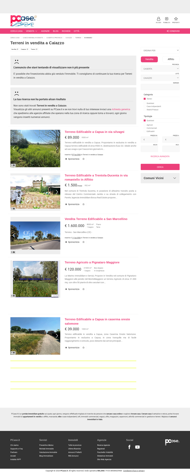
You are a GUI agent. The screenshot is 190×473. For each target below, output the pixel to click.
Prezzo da (153, 135)
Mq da (155, 145)
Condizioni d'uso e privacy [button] (134, 471)
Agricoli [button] (150, 125)
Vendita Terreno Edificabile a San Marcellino (96, 219)
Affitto (171, 59)
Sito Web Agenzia (104, 459)
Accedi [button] (13, 456)
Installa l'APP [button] (15, 459)
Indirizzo (176, 83)
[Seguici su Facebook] (129, 447)
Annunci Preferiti (75, 452)
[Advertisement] (95, 6)
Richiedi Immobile (46, 449)
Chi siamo (14, 445)
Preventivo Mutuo (46, 445)
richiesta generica (121, 109)
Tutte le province (74, 445)
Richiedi (66, 31)
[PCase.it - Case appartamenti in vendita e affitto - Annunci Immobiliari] (23, 20)
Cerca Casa (16, 31)
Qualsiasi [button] (150, 103)
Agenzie (45, 31)
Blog (55, 31)
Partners (13, 452)
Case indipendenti (154, 106)
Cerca (160, 167)
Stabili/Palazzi (152, 110)
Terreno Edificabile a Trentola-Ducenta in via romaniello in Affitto (96, 177)
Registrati (101, 449)
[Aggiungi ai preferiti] (84, 158)
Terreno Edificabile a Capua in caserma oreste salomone (97, 321)
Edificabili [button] (151, 131)
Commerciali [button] (152, 128)
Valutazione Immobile (48, 452)
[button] (158, 20)
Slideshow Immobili (105, 456)
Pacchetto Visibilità (105, 452)
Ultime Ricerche (74, 449)
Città (76, 31)
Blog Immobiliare (46, 456)
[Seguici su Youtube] (137, 447)
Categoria (148, 94)
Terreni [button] (149, 99)
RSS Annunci (73, 456)
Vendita (30, 31)
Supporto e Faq (16, 449)
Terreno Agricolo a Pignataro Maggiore (92, 262)
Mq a (177, 145)
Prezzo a (176, 135)
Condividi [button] (174, 31)
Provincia (175, 64)
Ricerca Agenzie (103, 445)
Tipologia (148, 116)
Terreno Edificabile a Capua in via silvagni (94, 131)
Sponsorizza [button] (73, 159)
